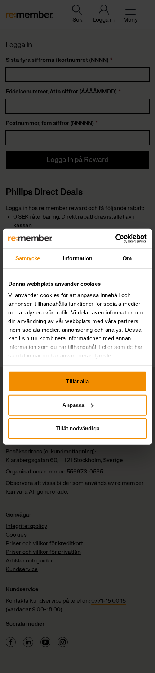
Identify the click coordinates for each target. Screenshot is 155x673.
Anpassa (73, 405)
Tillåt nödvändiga (77, 428)
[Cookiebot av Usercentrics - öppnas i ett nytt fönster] (115, 238)
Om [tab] (127, 258)
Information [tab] (77, 258)
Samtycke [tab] (27, 258)
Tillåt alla (77, 381)
